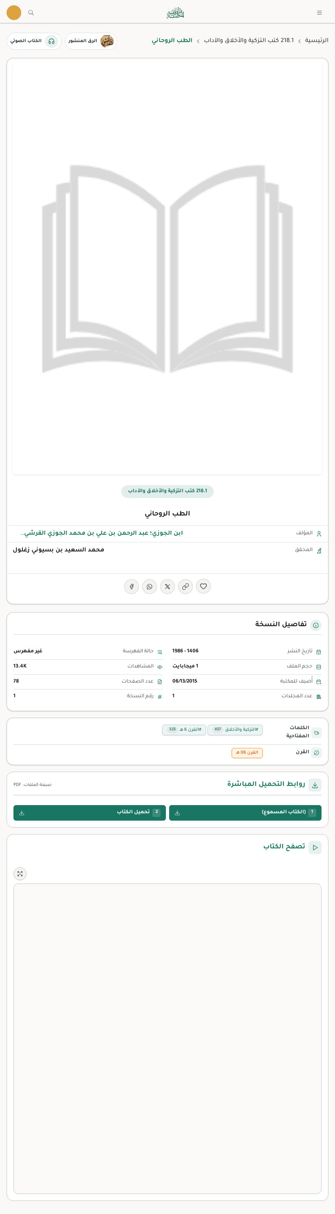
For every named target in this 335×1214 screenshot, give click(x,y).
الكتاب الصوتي (26, 41)
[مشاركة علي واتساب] (149, 586)
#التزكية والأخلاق (236, 730)
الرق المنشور (83, 41)
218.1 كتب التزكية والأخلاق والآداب (249, 41)
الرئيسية (316, 41)
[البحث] (31, 13)
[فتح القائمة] (319, 13)
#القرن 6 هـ (185, 730)
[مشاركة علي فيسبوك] (131, 586)
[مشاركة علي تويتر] (167, 586)
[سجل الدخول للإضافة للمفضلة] (203, 586)
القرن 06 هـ (247, 752)
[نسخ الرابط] (185, 586)
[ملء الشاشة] (20, 873)
